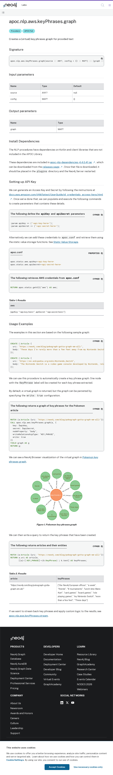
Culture (14, 723)
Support (15, 733)
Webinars (82, 689)
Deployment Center (21, 678)
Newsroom (16, 708)
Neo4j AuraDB (18, 663)
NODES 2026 (84, 684)
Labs (24, 5)
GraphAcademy (53, 684)
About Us (15, 703)
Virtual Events (52, 679)
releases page (51, 166)
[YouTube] (72, 702)
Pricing (14, 688)
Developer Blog (53, 669)
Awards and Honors (21, 713)
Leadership (16, 728)
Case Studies (84, 674)
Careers (14, 718)
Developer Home (53, 654)
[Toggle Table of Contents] (3, 12)
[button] (102, 5)
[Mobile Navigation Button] (109, 5)
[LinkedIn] (61, 702)
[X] (67, 702)
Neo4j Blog (83, 659)
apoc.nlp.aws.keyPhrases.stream (28, 615)
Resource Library (87, 654)
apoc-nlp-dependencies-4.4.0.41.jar (71, 162)
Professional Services (22, 683)
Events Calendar (86, 679)
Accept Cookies (57, 767)
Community (50, 674)
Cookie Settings (15, 760)
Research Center (86, 669)
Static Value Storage (65, 242)
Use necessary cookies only (88, 767)
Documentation (52, 659)
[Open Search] (102, 5)
